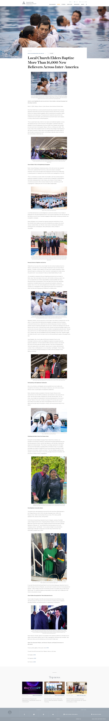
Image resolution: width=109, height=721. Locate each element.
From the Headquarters (33, 53)
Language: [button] (83, 1)
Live (71, 1)
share (51, 53)
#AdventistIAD (52, 4)
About (82, 4)
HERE (47, 647)
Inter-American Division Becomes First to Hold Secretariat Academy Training (53, 700)
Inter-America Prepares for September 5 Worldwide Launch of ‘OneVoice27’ (31, 700)
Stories (63, 4)
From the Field (80, 695)
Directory (69, 4)
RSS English (41, 53)
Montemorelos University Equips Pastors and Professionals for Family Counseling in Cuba (76, 700)
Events (76, 1)
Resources (76, 4)
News (58, 4)
